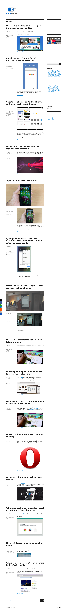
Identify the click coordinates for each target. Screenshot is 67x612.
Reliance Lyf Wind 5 (51, 119)
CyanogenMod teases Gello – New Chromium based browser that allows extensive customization (24, 240)
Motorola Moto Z (50, 117)
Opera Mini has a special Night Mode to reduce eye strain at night (24, 287)
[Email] (1, 312)
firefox (10, 517)
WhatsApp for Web (20, 513)
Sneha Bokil (8, 31)
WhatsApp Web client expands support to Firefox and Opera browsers (25, 509)
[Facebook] (1, 302)
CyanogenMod (11, 252)
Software (7, 114)
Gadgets (35, 10)
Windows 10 (31, 409)
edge (12, 35)
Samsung (7, 382)
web (13, 517)
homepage (7, 113)
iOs (11, 68)
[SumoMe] (1, 314)
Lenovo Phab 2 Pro (50, 116)
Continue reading (20, 51)
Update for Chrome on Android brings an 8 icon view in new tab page (24, 103)
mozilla (12, 572)
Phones (31, 10)
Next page (43, 601)
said (22, 377)
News (12, 110)
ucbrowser (7, 214)
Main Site (26, 10)
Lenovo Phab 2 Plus (51, 115)
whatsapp (7, 518)
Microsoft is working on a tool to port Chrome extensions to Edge (23, 27)
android (7, 111)
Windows (10, 409)
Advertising (51, 10)
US (13, 572)
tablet (11, 213)
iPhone (11, 66)
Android (7, 110)
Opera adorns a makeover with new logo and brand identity (23, 147)
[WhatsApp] (1, 305)
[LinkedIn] (1, 307)
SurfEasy (7, 444)
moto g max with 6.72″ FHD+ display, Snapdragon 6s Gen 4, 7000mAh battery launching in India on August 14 (54, 71)
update (10, 114)
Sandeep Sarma (8, 107)
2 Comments (8, 158)
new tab (12, 113)
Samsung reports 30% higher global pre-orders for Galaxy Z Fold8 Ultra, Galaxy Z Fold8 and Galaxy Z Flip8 (54, 82)
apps (7, 154)
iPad (9, 66)
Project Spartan (35, 408)
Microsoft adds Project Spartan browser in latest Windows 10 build (25, 402)
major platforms (11, 381)
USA (6, 571)
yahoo (7, 573)
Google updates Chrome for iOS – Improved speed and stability (22, 59)
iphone (7, 69)
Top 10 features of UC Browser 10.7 (22, 180)
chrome (10, 35)
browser (7, 35)
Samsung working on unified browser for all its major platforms (24, 373)
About (39, 10)
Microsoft (7, 36)
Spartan (13, 552)
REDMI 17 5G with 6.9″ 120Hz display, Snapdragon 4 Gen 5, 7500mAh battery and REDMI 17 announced (54, 90)
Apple (7, 66)
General (7, 211)
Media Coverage (45, 10)
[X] (1, 300)
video (11, 486)
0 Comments (8, 37)
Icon (10, 113)
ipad (13, 68)
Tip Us (60, 10)
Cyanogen (7, 252)
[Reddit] (1, 309)
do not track (10, 349)
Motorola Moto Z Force (51, 118)
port (9, 36)
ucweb (11, 214)
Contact (55, 10)
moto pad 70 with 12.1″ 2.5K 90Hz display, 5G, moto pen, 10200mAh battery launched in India (54, 76)
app (6, 67)
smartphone (8, 213)
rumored (31, 548)
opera (9, 486)
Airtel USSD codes (50, 101)
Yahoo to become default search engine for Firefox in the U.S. (25, 564)
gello (7, 253)
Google (10, 68)
